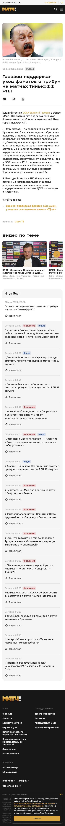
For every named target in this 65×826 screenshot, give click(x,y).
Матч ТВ (19, 221)
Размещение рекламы (47, 727)
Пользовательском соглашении (28, 806)
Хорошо (37, 818)
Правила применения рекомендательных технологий (14, 742)
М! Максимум (9, 772)
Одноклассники (10, 786)
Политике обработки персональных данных (34, 803)
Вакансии (40, 718)
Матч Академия (10, 753)
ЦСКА (26, 112)
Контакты (7, 718)
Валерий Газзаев (40, 112)
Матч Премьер (10, 767)
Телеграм (23, 780)
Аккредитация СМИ (45, 722)
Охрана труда (9, 727)
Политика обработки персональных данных (14, 733)
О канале (7, 713)
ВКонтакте (7, 780)
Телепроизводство (45, 713)
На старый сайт (50, 2)
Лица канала (9, 749)
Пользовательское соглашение (14, 794)
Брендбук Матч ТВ (12, 722)
